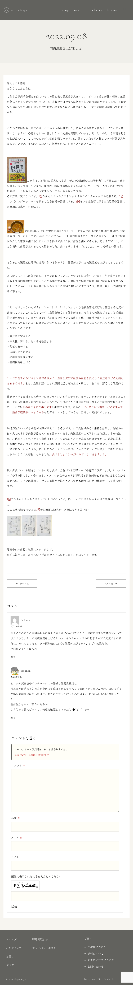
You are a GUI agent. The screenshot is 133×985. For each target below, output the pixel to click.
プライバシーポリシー (45, 948)
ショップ (11, 939)
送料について (96, 953)
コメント (18, 765)
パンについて (14, 948)
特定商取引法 (40, 939)
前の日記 (24, 583)
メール (17, 837)
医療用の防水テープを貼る (23, 206)
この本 (31, 180)
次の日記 (108, 583)
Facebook (109, 979)
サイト (15, 857)
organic (79, 10)
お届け (10, 956)
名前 (15, 818)
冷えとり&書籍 (16, 83)
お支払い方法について (101, 960)
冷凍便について (97, 947)
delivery (96, 10)
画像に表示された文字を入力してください (36, 876)
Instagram (89, 979)
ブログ (10, 965)
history (112, 10)
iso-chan (26, 670)
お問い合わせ (96, 966)
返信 (13, 656)
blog (126, 9)
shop (65, 10)
